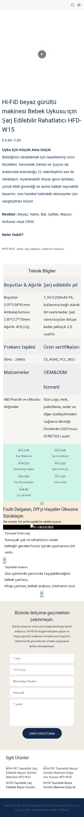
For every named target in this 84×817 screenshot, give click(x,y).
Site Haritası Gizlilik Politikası (50, 809)
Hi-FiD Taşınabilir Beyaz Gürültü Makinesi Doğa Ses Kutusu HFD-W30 (60, 785)
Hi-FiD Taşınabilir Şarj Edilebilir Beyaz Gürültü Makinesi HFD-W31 (20, 785)
